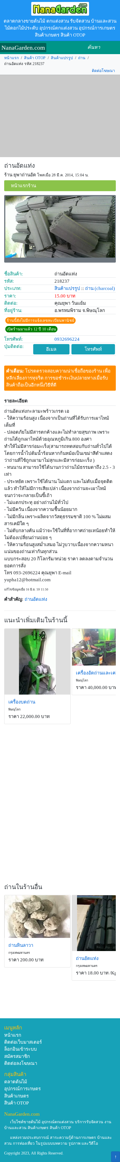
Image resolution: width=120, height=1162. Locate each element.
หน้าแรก (11, 58)
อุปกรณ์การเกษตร (22, 1088)
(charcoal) (105, 288)
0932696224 (67, 339)
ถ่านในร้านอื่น (23, 886)
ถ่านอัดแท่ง (19, 165)
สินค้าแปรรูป (62, 58)
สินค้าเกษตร (16, 1096)
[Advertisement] (60, 116)
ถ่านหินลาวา (20, 945)
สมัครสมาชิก (17, 1056)
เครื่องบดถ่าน (21, 702)
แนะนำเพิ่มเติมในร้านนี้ (35, 620)
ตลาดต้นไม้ (15, 1081)
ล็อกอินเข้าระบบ (20, 1049)
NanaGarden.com (23, 47)
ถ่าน (81, 58)
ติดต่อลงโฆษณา (20, 1063)
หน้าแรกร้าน (23, 185)
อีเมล (51, 349)
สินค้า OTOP (34, 58)
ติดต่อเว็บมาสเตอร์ (23, 1042)
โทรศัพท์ (93, 349)
